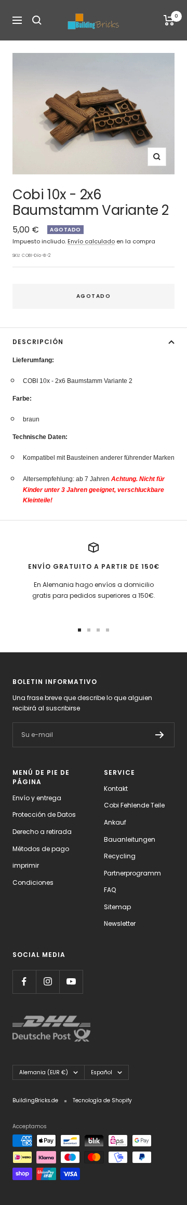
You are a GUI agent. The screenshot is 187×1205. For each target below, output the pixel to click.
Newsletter (120, 923)
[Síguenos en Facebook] (24, 981)
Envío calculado (91, 241)
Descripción (37, 341)
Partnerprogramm (132, 873)
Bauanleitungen (129, 839)
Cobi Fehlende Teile (134, 805)
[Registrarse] (159, 734)
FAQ (110, 889)
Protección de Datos (44, 814)
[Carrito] (169, 20)
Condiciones (33, 882)
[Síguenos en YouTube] (71, 981)
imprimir (25, 865)
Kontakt (116, 788)
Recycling (120, 856)
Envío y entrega (36, 797)
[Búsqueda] (37, 20)
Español (101, 1072)
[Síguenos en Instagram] (47, 981)
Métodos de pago (40, 848)
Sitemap (117, 906)
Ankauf (115, 822)
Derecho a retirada (42, 831)
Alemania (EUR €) (43, 1072)
